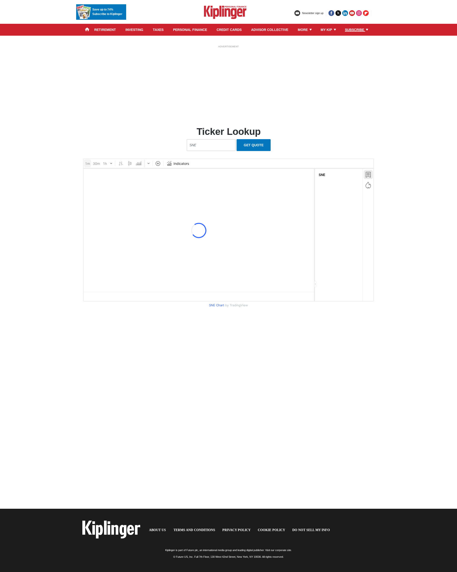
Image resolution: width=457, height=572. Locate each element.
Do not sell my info (311, 530)
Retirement (105, 30)
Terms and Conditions (194, 530)
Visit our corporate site (278, 550)
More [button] (303, 30)
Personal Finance (190, 30)
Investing (134, 30)
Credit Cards (229, 30)
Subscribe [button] (355, 30)
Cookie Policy (271, 530)
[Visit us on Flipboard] (366, 13)
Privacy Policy (236, 530)
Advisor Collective (269, 30)
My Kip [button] (327, 30)
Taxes (158, 30)
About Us (157, 530)
